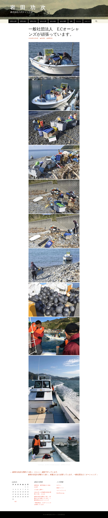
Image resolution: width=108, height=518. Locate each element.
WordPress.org (60, 493)
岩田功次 (50, 38)
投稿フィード (60, 488)
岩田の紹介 (23, 21)
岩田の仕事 (13, 21)
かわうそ (87, 21)
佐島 (71, 21)
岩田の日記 (33, 21)
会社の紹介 (53, 21)
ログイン (59, 485)
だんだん (78, 21)
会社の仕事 (43, 21)
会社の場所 (63, 21)
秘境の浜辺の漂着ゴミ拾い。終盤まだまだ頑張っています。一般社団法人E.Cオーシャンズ (63, 474)
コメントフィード (61, 490)
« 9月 (15, 501)
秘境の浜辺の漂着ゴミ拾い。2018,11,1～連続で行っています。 (34, 472)
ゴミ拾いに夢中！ (39, 489)
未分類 (43, 38)
